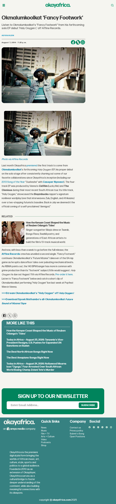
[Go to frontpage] (58, 5)
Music (44, 430)
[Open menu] (4, 5)
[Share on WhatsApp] (83, 42)
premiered (32, 165)
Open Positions (77, 436)
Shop (43, 445)
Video (44, 439)
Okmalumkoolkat (11, 169)
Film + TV (45, 433)
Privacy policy (76, 430)
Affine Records (11, 254)
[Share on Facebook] (73, 42)
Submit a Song (77, 433)
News (44, 427)
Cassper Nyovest (53, 182)
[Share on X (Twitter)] (78, 42)
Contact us (75, 427)
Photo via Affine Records (15, 159)
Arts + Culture (48, 436)
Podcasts (46, 442)
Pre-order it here (64, 274)
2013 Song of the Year (13, 182)
